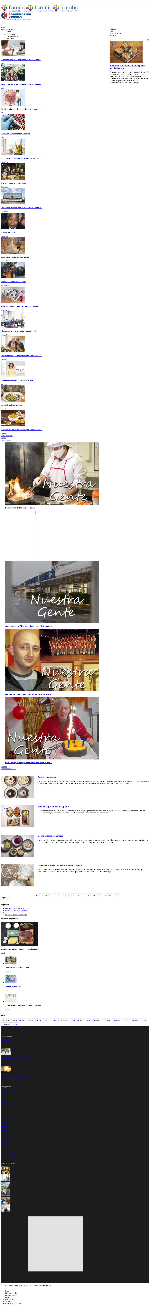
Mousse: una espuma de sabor (17, 967)
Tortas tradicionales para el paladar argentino (23, 1005)
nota (88, 1020)
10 (88, 895)
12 (100, 895)
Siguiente (108, 895)
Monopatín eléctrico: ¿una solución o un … (17, 1059)
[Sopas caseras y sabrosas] (17, 856)
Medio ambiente (11, 1295)
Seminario (5, 1041)
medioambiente (77, 1020)
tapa (144, 1020)
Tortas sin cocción (47, 777)
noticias (97, 1020)
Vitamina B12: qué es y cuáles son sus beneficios (20, 949)
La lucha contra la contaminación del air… (17, 1077)
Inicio (3, 27)
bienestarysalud (18, 1020)
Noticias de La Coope (13, 1303)
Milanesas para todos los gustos (53, 806)
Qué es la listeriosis (13, 986)
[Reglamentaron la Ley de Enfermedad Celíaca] (17, 885)
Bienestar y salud (7, 29)
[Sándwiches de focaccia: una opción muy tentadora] (126, 62)
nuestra (107, 1020)
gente (47, 1020)
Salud (5, 867)
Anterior (47, 895)
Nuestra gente (10, 1299)
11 (94, 895)
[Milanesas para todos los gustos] (17, 827)
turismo (6, 1024)
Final (116, 895)
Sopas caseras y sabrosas (50, 836)
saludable (135, 1020)
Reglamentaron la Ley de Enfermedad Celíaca (60, 865)
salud (126, 1020)
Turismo (8, 1301)
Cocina (114, 44)
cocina (30, 1020)
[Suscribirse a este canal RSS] (148, 40)
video (15, 1024)
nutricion (117, 1020)
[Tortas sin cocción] (17, 797)
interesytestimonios (60, 1020)
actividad (6, 1020)
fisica (39, 1020)
